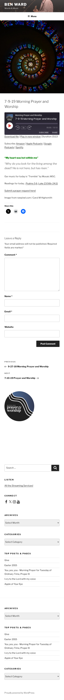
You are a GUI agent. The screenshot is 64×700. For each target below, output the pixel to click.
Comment (10, 254)
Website (9, 327)
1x (24, 127)
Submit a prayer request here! (20, 190)
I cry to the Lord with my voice (20, 579)
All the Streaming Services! (18, 485)
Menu (33, 16)
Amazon (20, 143)
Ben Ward (15, 4)
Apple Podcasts (34, 143)
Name (8, 296)
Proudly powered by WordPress (19, 692)
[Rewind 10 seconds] (18, 128)
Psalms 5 (30, 183)
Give (6, 560)
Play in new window (30, 136)
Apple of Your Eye (13, 584)
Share (54, 132)
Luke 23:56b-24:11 (48, 183)
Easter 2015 (10, 565)
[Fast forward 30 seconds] (31, 128)
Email (8, 311)
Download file (11, 136)
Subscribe (44, 132)
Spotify (19, 147)
